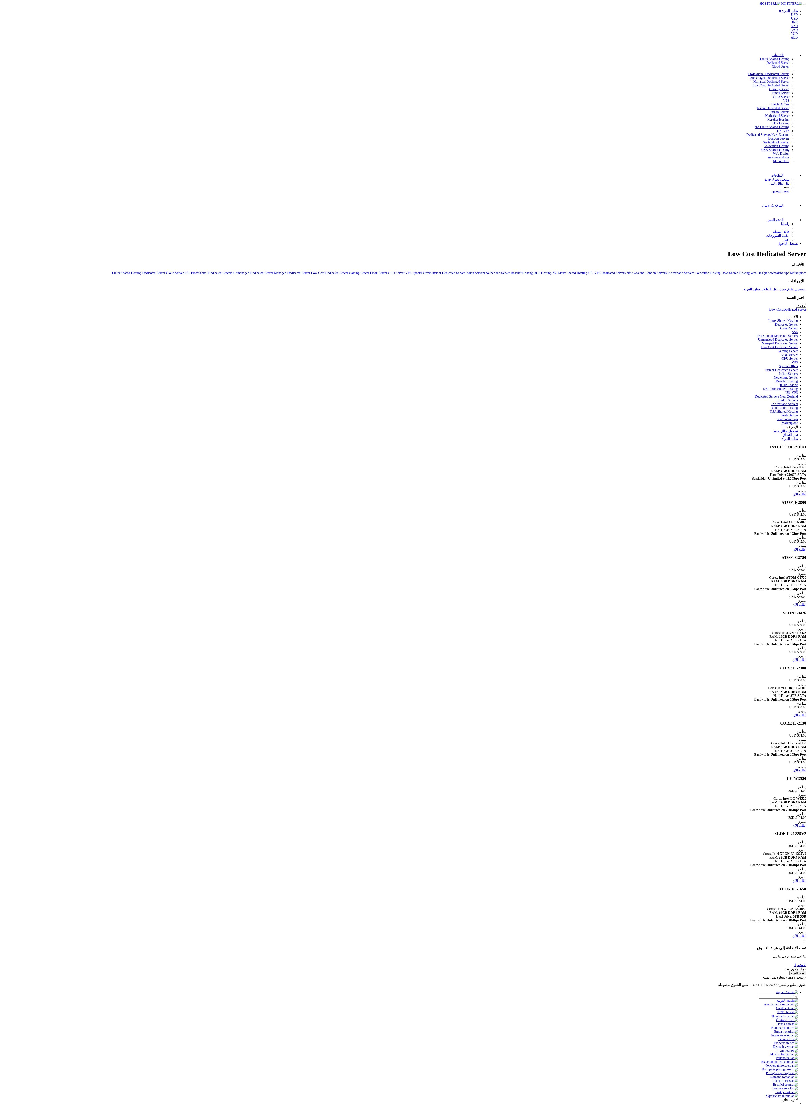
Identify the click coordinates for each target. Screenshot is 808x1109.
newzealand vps (778, 157)
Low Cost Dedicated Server (770, 85)
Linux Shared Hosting (774, 59)
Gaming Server (779, 89)
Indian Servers (779, 112)
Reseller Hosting (778, 119)
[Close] (804, 940)
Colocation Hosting (776, 146)
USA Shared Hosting (775, 150)
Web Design (781, 153)
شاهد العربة (752, 289)
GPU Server (781, 96)
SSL (786, 70)
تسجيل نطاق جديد (792, 289)
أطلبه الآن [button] (799, 494)
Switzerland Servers (776, 142)
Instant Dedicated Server (773, 108)
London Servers (778, 138)
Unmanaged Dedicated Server (769, 78)
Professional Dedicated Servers (768, 74)
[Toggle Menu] (804, 4)
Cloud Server (780, 66)
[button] (799, 965)
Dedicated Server (778, 62)
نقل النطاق (770, 289)
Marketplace (781, 161)
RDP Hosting (780, 123)
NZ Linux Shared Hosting (772, 127)
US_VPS (783, 131)
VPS (786, 100)
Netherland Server (777, 115)
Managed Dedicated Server (771, 81)
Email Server (780, 93)
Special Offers (780, 104)
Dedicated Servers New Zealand (767, 134)
